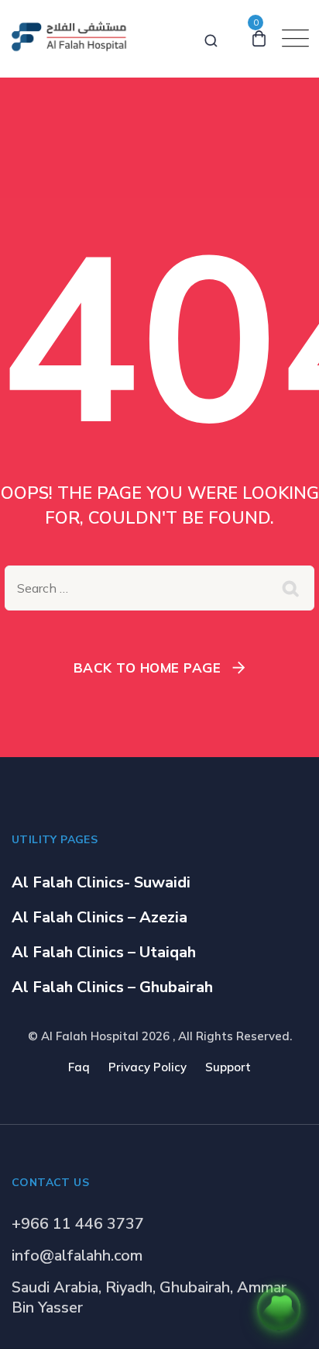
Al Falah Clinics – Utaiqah (104, 952)
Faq (79, 1067)
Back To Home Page (147, 667)
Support (228, 1067)
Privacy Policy (147, 1067)
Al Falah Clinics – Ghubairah (112, 987)
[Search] (211, 38)
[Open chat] (279, 1308)
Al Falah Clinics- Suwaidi (101, 882)
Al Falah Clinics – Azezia (99, 917)
